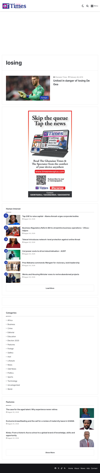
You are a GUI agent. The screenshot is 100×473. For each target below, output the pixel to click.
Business (11, 324)
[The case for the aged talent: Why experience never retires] (87, 413)
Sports (10, 377)
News (10, 365)
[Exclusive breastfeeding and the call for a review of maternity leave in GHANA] (87, 425)
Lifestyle (11, 361)
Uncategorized (14, 385)
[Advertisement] (50, 32)
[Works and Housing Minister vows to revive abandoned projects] (13, 278)
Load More (50, 288)
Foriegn (11, 349)
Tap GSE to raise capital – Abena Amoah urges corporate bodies (50, 216)
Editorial (11, 332)
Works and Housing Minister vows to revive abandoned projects (50, 274)
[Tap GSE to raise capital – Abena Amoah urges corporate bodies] (13, 220)
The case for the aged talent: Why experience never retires (31, 409)
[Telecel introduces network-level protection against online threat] (13, 243)
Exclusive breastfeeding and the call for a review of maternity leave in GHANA (40, 421)
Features (11, 345)
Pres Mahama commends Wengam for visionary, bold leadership (51, 263)
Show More (50, 452)
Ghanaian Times (61, 77)
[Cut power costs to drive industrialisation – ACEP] (13, 255)
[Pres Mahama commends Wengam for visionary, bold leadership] (13, 266)
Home (70, 468)
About (76, 468)
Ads (88, 468)
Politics (11, 373)
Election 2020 (13, 340)
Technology (12, 381)
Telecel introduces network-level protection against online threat (51, 239)
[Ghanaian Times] (14, 5)
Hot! (9, 357)
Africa (10, 320)
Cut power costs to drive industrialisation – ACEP (44, 251)
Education (12, 336)
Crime (10, 328)
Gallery (10, 353)
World (10, 389)
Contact (94, 468)
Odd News (12, 369)
